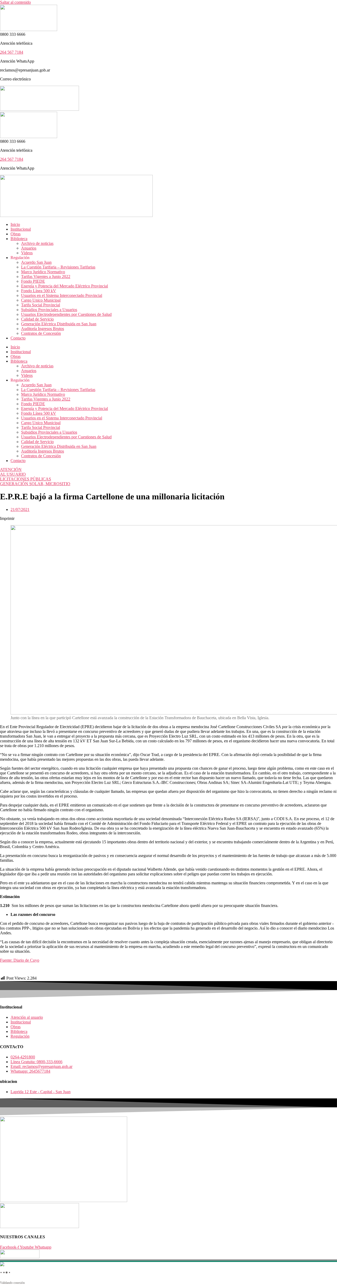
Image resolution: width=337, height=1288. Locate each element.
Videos (27, 253)
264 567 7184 (11, 52)
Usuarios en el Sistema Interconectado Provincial (61, 295)
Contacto (18, 338)
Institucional (21, 229)
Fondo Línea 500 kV (38, 290)
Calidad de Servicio (37, 319)
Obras (16, 234)
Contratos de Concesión (41, 333)
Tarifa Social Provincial (40, 305)
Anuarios (28, 248)
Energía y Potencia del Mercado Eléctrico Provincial (64, 286)
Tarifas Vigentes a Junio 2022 (45, 276)
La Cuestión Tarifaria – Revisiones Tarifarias (58, 267)
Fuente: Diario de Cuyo (19, 960)
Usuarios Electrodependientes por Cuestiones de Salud (66, 314)
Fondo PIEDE (33, 281)
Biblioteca (19, 238)
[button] (168, 518)
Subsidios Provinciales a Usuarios (49, 309)
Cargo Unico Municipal (41, 300)
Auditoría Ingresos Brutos (42, 328)
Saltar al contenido (15, 2)
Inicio (15, 224)
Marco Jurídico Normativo (43, 272)
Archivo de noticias (37, 243)
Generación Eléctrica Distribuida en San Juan (58, 324)
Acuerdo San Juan (36, 262)
